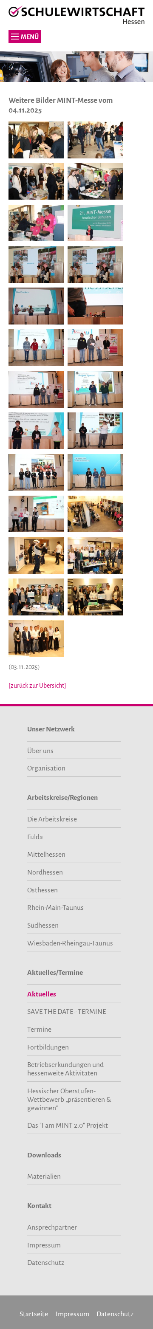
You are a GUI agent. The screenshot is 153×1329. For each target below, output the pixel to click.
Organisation (46, 768)
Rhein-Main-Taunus (55, 907)
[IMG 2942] (95, 597)
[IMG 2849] (36, 515)
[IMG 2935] (95, 556)
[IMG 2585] (36, 265)
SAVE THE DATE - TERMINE (66, 1012)
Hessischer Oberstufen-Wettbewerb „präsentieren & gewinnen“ (69, 1099)
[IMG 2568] (95, 224)
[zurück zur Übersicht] (37, 685)
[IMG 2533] (36, 182)
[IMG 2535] (95, 182)
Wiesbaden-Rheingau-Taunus (70, 943)
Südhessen (43, 925)
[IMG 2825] (95, 473)
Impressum (44, 1245)
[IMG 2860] (95, 515)
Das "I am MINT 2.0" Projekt (67, 1125)
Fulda (35, 837)
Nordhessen (45, 872)
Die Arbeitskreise (52, 819)
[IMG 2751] (95, 348)
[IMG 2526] (95, 140)
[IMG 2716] (36, 307)
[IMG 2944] (36, 639)
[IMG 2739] (36, 348)
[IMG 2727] (95, 307)
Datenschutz (45, 1263)
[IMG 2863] (36, 556)
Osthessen (42, 890)
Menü (30, 37)
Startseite (34, 1314)
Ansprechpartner (52, 1227)
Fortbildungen (48, 1047)
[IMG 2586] (95, 265)
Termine (39, 1029)
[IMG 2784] (95, 431)
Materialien (44, 1176)
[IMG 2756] (95, 390)
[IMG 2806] (36, 473)
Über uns (40, 751)
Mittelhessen (46, 854)
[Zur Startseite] (76, 24)
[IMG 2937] (36, 597)
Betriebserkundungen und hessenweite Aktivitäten (65, 1069)
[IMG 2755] (36, 390)
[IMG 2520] (36, 140)
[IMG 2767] (36, 431)
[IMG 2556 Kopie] (36, 224)
